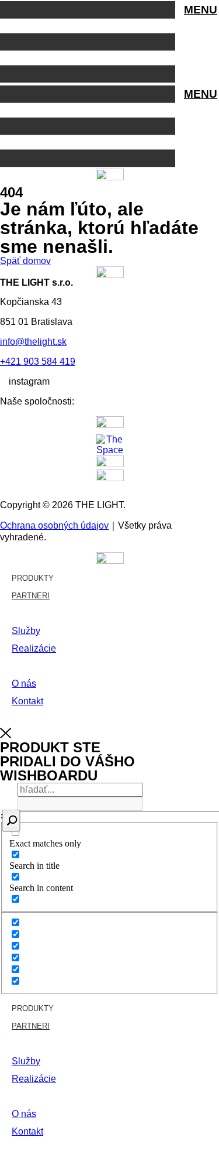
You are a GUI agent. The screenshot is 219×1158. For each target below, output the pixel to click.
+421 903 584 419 (37, 361)
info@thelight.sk (33, 342)
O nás (24, 683)
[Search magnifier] (11, 821)
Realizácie (34, 648)
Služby (26, 631)
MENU (200, 10)
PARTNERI (31, 595)
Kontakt (27, 701)
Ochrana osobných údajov (54, 525)
